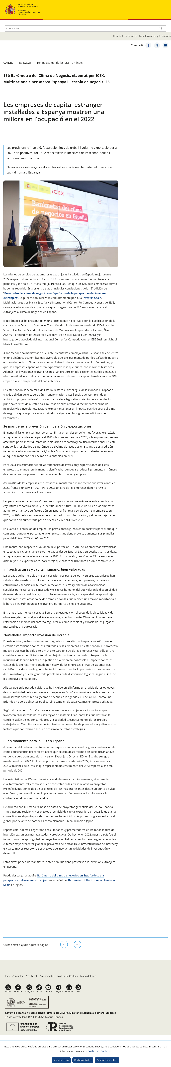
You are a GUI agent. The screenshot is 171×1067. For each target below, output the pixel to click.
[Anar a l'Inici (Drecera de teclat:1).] (22, 9)
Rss (78, 991)
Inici (7, 976)
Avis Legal (31, 976)
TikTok (39, 991)
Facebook (18, 991)
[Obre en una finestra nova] (148, 45)
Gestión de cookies (107, 1060)
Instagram (29, 991)
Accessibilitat (47, 976)
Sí (65, 944)
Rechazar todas (83, 1060)
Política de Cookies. (99, 1051)
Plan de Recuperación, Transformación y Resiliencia (142, 36)
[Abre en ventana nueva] (22, 1027)
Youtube (48, 991)
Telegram (59, 991)
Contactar (17, 976)
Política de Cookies (67, 976)
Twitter (8, 991)
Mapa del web (88, 976)
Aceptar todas (61, 1060)
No (78, 944)
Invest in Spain (92, 298)
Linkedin (69, 991)
